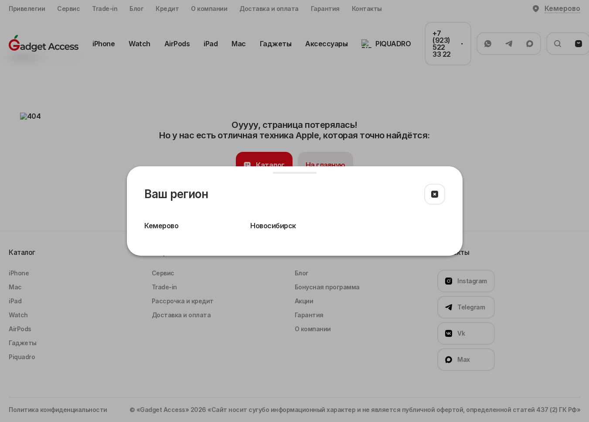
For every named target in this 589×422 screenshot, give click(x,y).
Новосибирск (273, 225)
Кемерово (161, 225)
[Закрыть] (434, 194)
